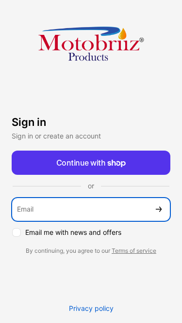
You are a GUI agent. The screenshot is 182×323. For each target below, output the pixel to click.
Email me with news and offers (73, 232)
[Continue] (158, 209)
